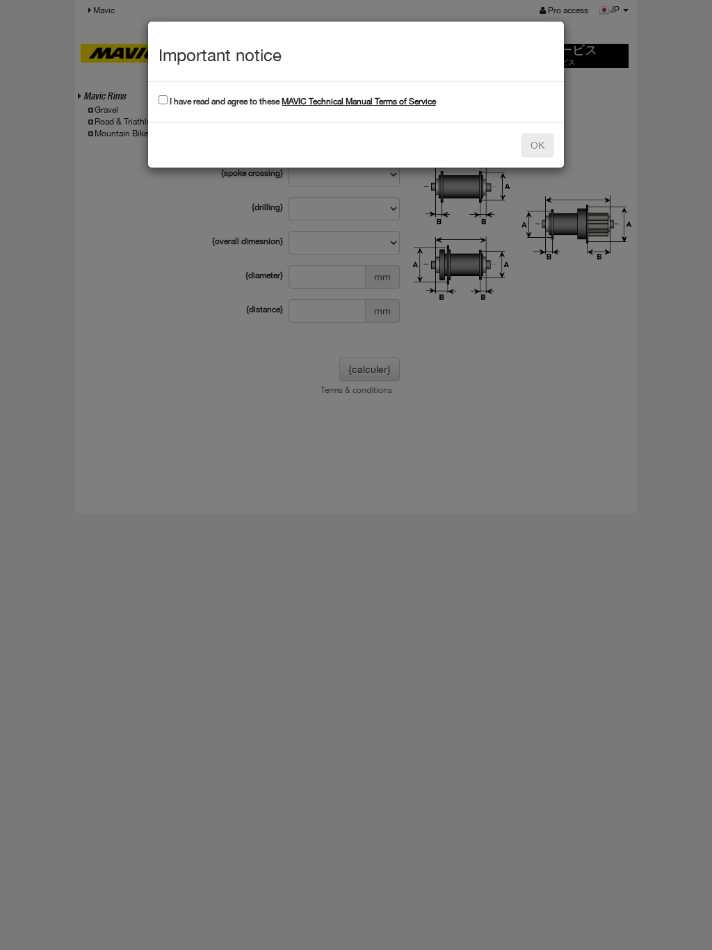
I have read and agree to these (302, 101)
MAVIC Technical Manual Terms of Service (359, 101)
